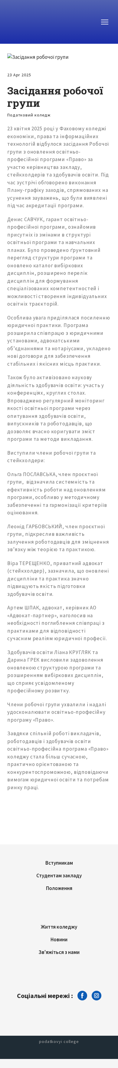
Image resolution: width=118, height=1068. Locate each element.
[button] (82, 995)
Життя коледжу (59, 926)
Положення (59, 888)
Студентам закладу (59, 875)
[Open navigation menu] (105, 22)
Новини (59, 939)
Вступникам (59, 863)
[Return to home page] (32, 22)
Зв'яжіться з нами (59, 952)
